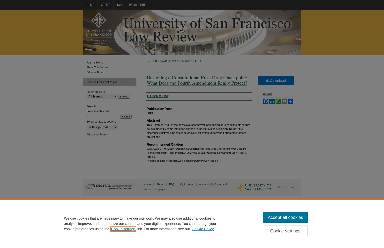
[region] (192, 223)
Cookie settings (123, 229)
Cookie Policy (203, 229)
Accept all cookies (285, 217)
